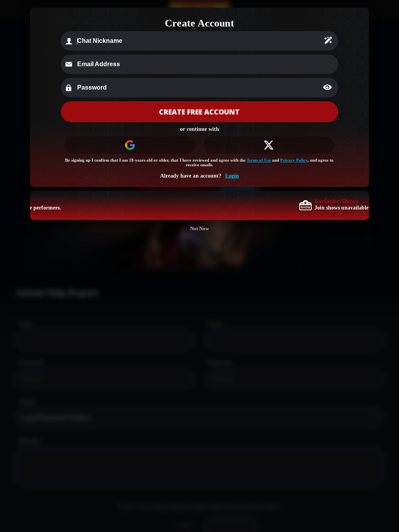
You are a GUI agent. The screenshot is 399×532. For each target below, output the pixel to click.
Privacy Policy (293, 160)
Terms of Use (259, 160)
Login (232, 176)
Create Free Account (199, 111)
